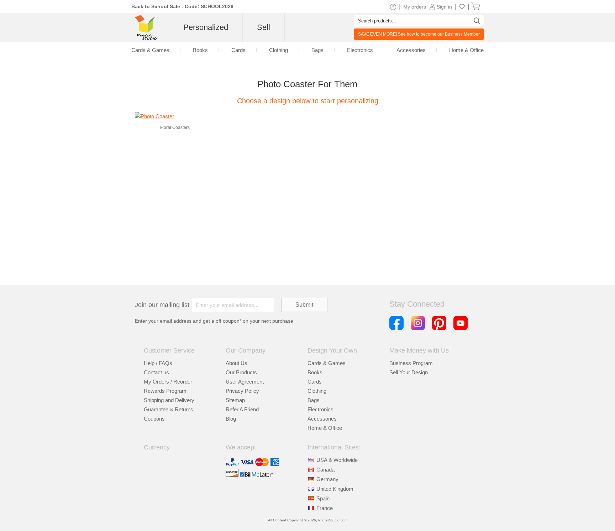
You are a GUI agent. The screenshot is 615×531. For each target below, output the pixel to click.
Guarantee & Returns (168, 409)
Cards (315, 382)
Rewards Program (165, 391)
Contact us (156, 372)
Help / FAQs (158, 363)
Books (315, 372)
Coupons (154, 419)
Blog (231, 419)
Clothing (317, 391)
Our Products (241, 372)
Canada (325, 470)
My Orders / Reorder (168, 382)
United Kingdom (334, 489)
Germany (327, 479)
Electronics (320, 409)
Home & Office (325, 428)
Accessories (322, 419)
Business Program (411, 363)
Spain (323, 498)
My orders (414, 7)
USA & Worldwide (337, 460)
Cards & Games (327, 363)
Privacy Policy (242, 391)
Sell (263, 27)
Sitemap (235, 400)
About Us (236, 363)
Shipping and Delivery (169, 400)
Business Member (462, 34)
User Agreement (245, 382)
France (324, 508)
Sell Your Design (408, 372)
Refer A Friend (242, 409)
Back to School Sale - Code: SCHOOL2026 (182, 6)
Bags (314, 400)
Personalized (205, 27)
